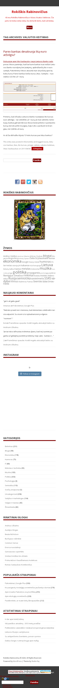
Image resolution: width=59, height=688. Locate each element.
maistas (17, 269)
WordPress (17, 661)
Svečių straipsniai (12, 489)
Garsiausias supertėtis (14, 551)
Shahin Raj (35, 661)
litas (15, 145)
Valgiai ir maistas (12, 503)
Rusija (12, 278)
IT (5, 463)
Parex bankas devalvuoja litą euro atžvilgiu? (25, 53)
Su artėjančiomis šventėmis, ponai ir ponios (23, 636)
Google (25, 262)
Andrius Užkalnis (23, 256)
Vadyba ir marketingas (14, 498)
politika (19, 272)
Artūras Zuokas (36, 256)
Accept (51, 672)
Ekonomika (28, 142)
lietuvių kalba (8, 269)
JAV (19, 265)
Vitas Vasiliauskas (10, 148)
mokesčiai (35, 269)
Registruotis (8, 687)
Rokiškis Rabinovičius (29, 12)
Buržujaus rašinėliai (13, 538)
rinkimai (28, 275)
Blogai (7, 450)
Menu (29, 27)
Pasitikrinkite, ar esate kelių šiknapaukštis (22, 600)
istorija (15, 265)
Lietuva (47, 264)
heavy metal (34, 262)
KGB (31, 266)
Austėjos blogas (11, 530)
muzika (45, 268)
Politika (8, 477)
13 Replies (37, 148)
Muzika (8, 472)
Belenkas (9, 446)
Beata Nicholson (12, 534)
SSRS (47, 278)
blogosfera (13, 258)
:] (3, 340)
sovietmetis (37, 278)
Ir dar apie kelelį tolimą (14, 619)
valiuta (37, 145)
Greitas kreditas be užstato (16, 556)
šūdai (45, 281)
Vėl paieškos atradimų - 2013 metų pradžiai (22, 623)
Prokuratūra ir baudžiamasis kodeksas (21, 560)
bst (4, 323)
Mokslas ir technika (13, 468)
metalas (26, 268)
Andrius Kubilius (10, 256)
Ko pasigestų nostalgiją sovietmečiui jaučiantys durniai (27, 587)
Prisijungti (7, 685)
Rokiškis (37, 276)
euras (45, 142)
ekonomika (12, 261)
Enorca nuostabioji (12, 547)
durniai (52, 258)
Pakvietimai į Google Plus (23, 305)
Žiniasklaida (10, 507)
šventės (37, 281)
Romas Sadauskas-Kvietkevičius (18, 564)
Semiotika (9, 485)
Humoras (9, 459)
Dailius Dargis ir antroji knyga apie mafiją (22, 640)
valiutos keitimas (47, 145)
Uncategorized (11, 494)
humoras (45, 261)
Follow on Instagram (31, 374)
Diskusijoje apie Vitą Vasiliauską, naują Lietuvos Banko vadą (28, 61)
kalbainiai (25, 265)
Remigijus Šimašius (13, 275)
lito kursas (22, 145)
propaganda (33, 272)
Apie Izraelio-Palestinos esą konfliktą (20, 592)
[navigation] (29, 682)
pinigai (30, 145)
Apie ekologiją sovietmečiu (16, 596)
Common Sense (11, 543)
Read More (30, 675)
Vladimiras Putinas (25, 281)
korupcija (37, 265)
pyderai (52, 273)
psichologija (44, 273)
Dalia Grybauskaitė (39, 258)
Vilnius (14, 281)
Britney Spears (23, 258)
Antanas (6, 305)
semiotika (24, 278)
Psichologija (10, 481)
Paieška (26, 682)
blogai (47, 256)
